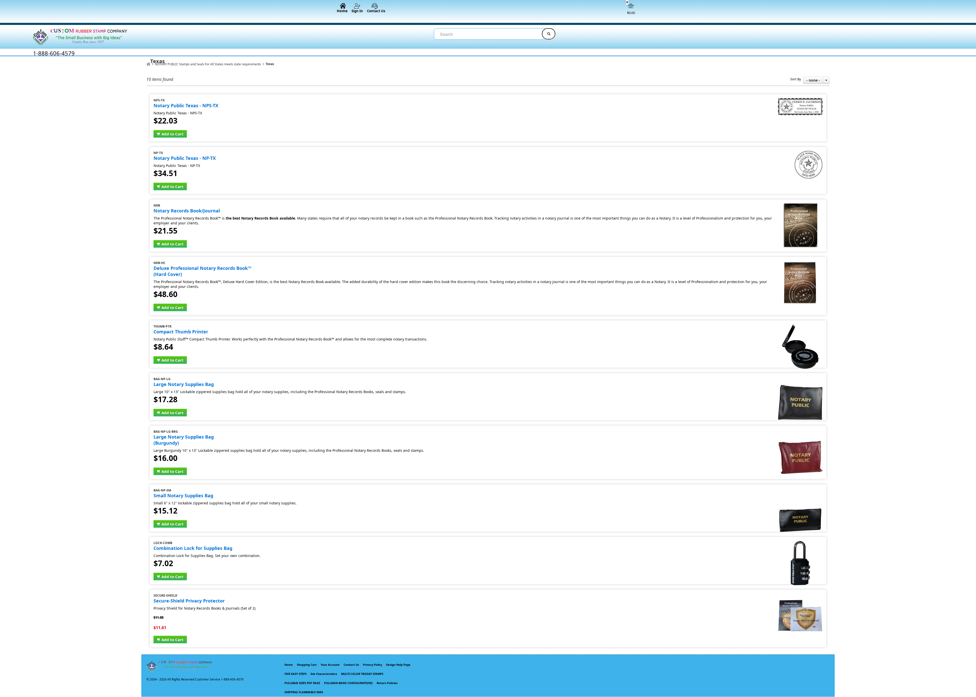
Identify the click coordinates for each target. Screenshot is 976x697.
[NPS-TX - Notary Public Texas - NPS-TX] (800, 100)
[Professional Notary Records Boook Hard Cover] (800, 263)
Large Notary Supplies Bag (184, 384)
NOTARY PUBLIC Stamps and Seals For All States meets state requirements (208, 64)
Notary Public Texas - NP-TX (185, 158)
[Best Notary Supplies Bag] (800, 379)
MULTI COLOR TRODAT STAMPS (362, 674)
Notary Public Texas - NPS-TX (186, 105)
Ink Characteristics (324, 674)
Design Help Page (398, 665)
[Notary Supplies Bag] (800, 490)
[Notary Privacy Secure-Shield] (800, 595)
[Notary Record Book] (800, 205)
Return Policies (387, 683)
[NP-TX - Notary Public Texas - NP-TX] (808, 153)
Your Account (330, 665)
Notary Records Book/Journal (187, 211)
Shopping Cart (307, 665)
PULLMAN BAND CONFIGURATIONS (348, 683)
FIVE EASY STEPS (295, 674)
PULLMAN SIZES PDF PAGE (302, 683)
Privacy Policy (372, 665)
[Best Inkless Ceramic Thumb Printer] (800, 326)
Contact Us (376, 11)
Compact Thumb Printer (181, 332)
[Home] (148, 64)
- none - (813, 80)
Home (342, 10)
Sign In (357, 11)
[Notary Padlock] (800, 543)
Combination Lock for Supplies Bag (193, 548)
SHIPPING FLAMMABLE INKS (303, 692)
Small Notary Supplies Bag (183, 495)
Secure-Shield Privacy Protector (189, 601)
